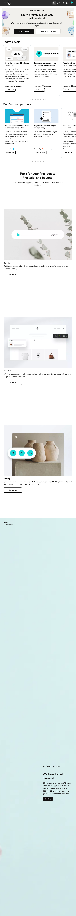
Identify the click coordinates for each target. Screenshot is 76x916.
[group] (38, 70)
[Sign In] (67, 3)
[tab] (30, 99)
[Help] (63, 3)
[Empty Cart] (71, 3)
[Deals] (58, 3)
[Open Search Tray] (54, 3)
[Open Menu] (4, 3)
